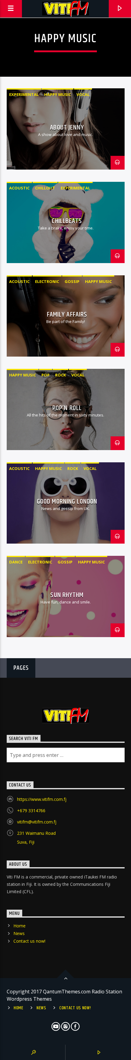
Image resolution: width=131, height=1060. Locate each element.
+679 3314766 (31, 810)
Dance (16, 562)
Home (19, 926)
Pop (45, 375)
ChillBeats (67, 221)
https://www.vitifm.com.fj (41, 799)
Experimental (24, 94)
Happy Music (57, 94)
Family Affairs (67, 314)
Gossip (72, 281)
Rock (60, 375)
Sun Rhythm (66, 595)
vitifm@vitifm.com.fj (36, 822)
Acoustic (19, 188)
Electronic (47, 281)
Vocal (83, 94)
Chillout (45, 188)
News (19, 933)
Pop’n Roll (67, 408)
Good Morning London (67, 501)
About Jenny (67, 127)
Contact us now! (29, 941)
